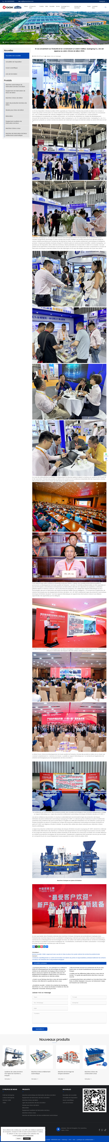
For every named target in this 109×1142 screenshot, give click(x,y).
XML (74, 1140)
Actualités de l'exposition (14, 62)
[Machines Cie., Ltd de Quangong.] (12, 7)
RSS (70, 1140)
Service (58, 6)
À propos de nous (32, 7)
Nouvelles (52, 6)
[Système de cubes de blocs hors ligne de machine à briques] (14, 1057)
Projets (89, 6)
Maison (26, 6)
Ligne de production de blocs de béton (16, 104)
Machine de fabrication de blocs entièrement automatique (16, 134)
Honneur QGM (7, 1100)
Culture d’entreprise (8, 1098)
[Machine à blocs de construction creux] (94, 1057)
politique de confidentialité (85, 1140)
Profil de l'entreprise (8, 1095)
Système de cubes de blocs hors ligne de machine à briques (14, 1074)
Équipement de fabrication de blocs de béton (15, 92)
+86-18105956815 (9, 1)
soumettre (40, 1029)
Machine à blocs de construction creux (91, 1073)
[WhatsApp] (102, 1130)
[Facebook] (99, 1130)
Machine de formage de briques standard (66, 1073)
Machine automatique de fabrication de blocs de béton (15, 86)
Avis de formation (11, 74)
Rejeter (18, 1138)
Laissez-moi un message (53, 56)
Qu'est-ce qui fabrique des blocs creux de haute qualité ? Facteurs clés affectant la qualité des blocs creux (50, 980)
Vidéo (46, 6)
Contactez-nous (95, 7)
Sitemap (64, 1140)
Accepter (27, 1138)
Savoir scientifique (12, 68)
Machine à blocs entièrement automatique (40, 1073)
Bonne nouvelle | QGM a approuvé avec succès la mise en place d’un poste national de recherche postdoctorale (66, 954)
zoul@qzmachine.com (26, 1)
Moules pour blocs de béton (15, 110)
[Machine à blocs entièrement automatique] (41, 1057)
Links (58, 1140)
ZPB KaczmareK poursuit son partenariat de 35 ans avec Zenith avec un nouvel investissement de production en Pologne (86, 969)
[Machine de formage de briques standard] (68, 1057)
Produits (42, 6)
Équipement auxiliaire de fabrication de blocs (14, 122)
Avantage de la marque (65, 7)
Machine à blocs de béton (14, 98)
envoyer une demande (77, 7)
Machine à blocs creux (13, 128)
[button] (4, 1064)
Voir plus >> (8, 1079)
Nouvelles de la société (25, 42)
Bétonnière (9, 116)
